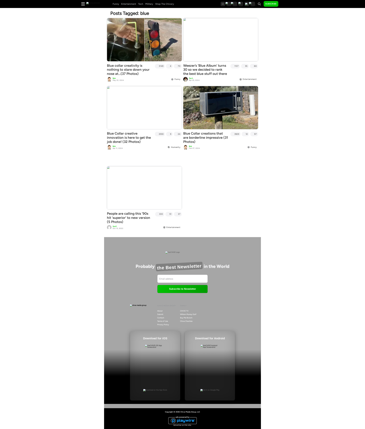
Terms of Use (162, 321)
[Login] (283, 4)
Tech (140, 4)
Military (149, 4)
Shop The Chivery (164, 4)
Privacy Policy (163, 324)
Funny (116, 4)
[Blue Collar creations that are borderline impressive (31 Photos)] (220, 107)
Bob (114, 78)
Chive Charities (186, 321)
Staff (115, 226)
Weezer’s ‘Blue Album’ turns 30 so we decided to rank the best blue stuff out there (205, 69)
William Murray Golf (188, 314)
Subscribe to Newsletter (182, 289)
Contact (160, 318)
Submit (160, 314)
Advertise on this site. (182, 425)
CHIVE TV (184, 311)
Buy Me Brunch (186, 318)
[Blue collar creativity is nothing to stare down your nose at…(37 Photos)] (144, 39)
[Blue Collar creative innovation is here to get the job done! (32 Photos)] (144, 107)
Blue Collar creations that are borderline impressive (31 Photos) (205, 137)
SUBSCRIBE (271, 4)
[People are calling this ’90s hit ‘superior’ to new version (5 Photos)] (144, 187)
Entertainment (128, 4)
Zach (191, 78)
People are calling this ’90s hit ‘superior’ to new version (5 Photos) (128, 217)
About (160, 311)
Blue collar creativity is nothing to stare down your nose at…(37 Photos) (128, 69)
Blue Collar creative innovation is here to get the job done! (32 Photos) (129, 137)
